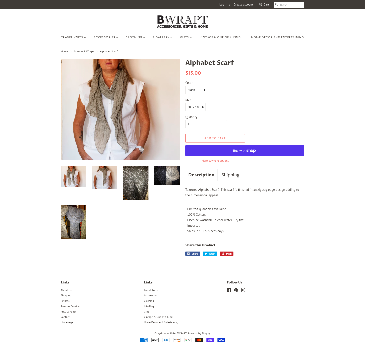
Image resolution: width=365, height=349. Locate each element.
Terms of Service (70, 306)
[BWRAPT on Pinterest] (236, 291)
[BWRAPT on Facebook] (229, 291)
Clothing (134, 37)
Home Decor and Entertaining (277, 37)
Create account (243, 4)
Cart (266, 4)
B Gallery (161, 37)
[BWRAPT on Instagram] (243, 291)
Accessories (105, 37)
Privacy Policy (68, 311)
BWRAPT (181, 333)
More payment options (215, 160)
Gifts (185, 37)
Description (201, 175)
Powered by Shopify (199, 333)
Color (189, 83)
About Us (66, 290)
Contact (65, 317)
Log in (223, 4)
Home (64, 51)
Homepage (67, 322)
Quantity (191, 117)
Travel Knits (72, 37)
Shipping (230, 175)
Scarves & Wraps (84, 51)
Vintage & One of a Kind (221, 37)
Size (188, 100)
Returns (65, 300)
